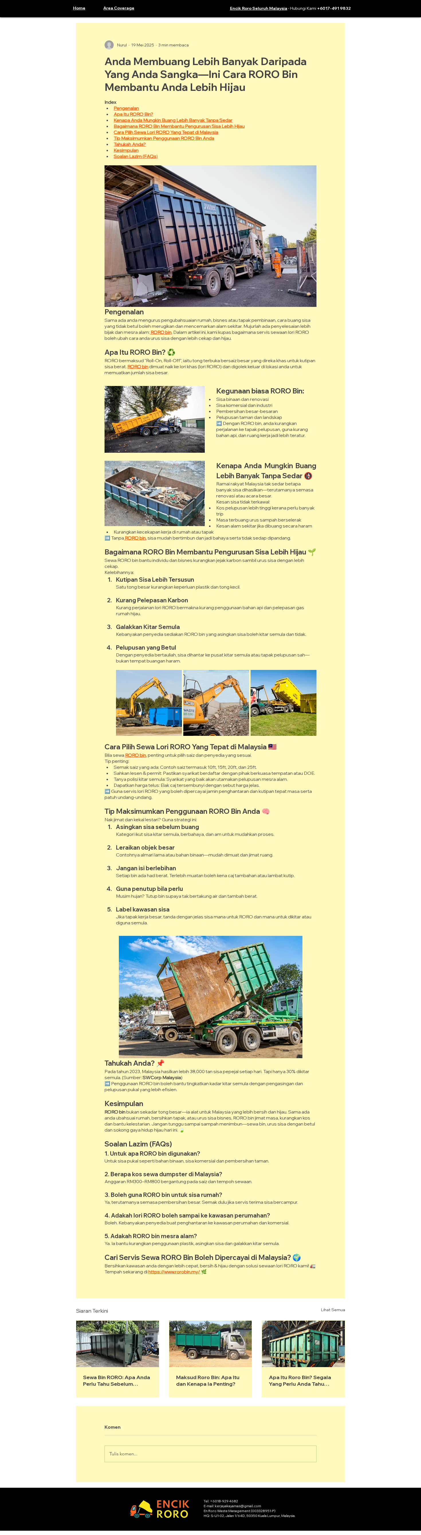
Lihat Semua (333, 1309)
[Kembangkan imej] (149, 703)
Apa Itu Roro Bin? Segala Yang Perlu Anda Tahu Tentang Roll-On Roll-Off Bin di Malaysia (300, 1380)
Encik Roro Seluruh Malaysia (258, 8)
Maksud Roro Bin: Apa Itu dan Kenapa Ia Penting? (207, 1380)
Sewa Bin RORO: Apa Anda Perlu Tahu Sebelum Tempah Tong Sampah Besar (116, 1380)
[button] (124, 8)
